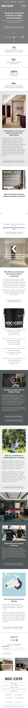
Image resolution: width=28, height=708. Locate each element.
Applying (6, 1)
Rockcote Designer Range (8, 395)
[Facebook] (16, 640)
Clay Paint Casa (14, 226)
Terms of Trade (18, 702)
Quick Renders (9, 694)
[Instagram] (11, 640)
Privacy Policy (9, 702)
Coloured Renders (19, 694)
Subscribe (7, 653)
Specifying (13, 1)
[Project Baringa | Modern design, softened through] (6, 664)
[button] (23, 6)
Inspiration (21, 1)
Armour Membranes (9, 697)
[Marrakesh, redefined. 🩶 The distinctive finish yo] (21, 664)
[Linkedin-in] (14, 640)
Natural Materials (19, 697)
